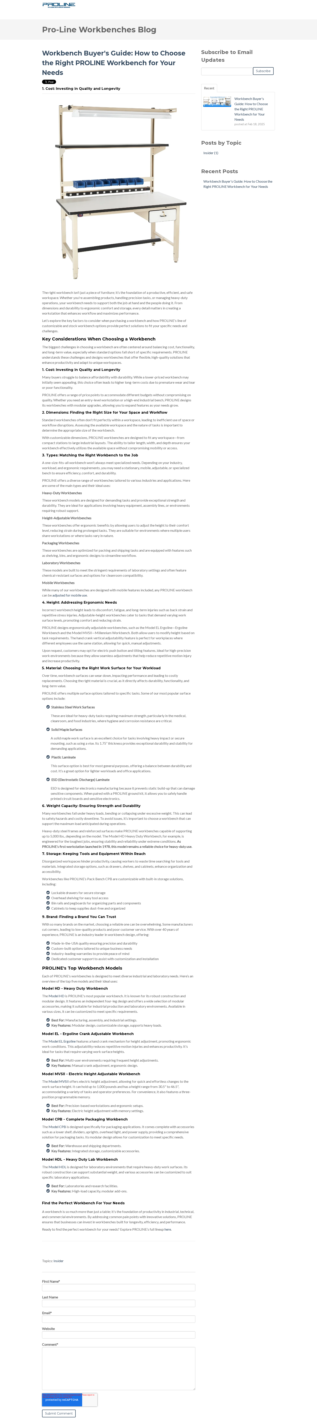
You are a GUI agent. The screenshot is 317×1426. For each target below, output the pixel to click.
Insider (58, 1261)
